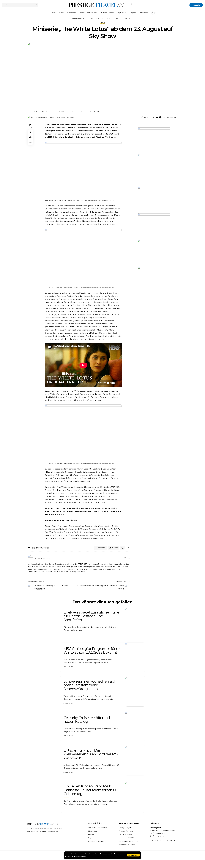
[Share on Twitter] (153, 117)
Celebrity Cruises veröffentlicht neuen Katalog (88, 719)
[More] (163, 117)
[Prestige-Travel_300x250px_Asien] (154, 280)
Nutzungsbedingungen (74, 856)
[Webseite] (125, 558)
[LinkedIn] (129, 558)
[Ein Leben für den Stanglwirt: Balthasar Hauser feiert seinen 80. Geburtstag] (135, 796)
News (102, 23)
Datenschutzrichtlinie (109, 854)
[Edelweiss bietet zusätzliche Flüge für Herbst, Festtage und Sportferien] (135, 623)
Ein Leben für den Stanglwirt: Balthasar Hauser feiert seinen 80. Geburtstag (91, 790)
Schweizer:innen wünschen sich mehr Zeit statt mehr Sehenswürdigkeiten (90, 685)
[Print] (160, 117)
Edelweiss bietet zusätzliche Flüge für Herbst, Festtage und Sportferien (91, 616)
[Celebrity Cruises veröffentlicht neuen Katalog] (135, 726)
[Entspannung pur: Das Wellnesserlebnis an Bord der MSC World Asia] (135, 761)
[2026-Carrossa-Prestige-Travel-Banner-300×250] (154, 226)
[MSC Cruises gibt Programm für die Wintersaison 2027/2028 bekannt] (135, 657)
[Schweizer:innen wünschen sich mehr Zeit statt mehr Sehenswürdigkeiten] (135, 691)
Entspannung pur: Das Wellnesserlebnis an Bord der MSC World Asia (92, 754)
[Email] (156, 117)
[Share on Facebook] (150, 117)
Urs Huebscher (40, 117)
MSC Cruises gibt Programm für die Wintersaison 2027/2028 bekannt (92, 650)
